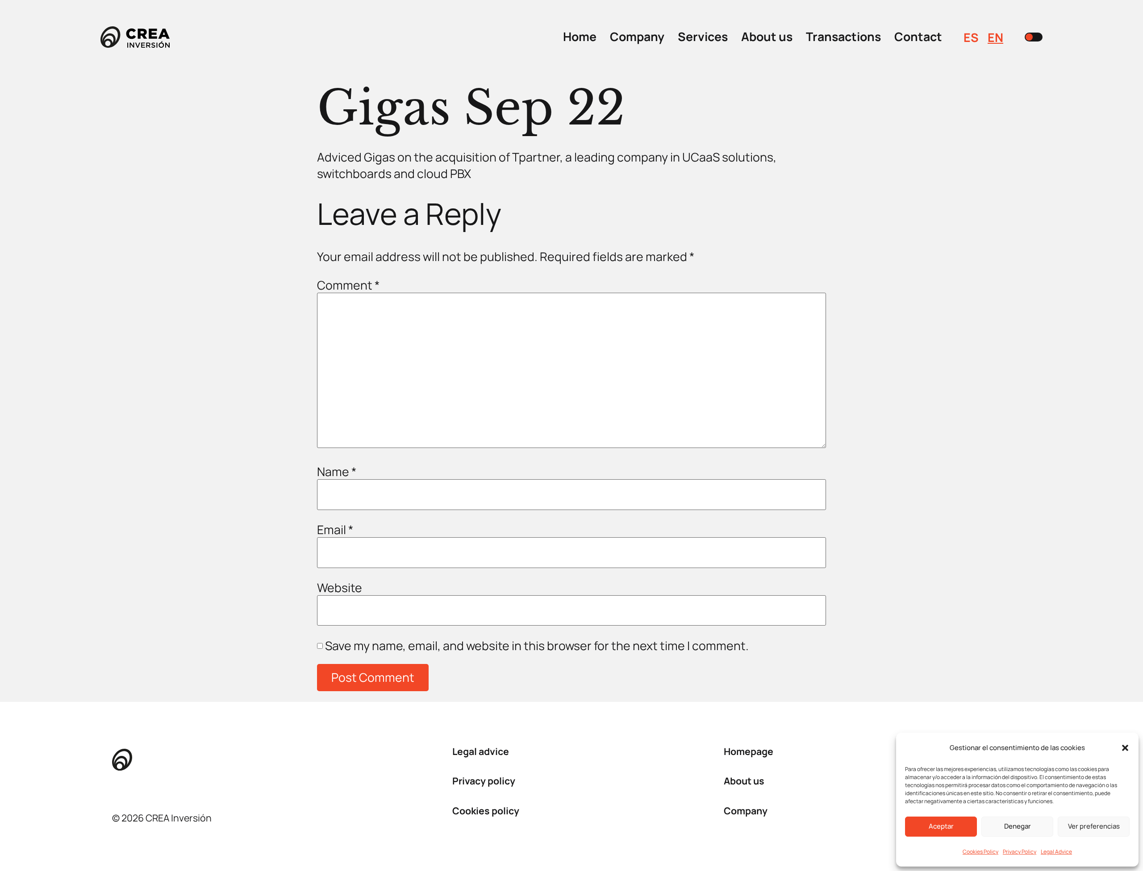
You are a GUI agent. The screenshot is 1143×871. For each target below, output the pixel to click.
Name (337, 472)
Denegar (1017, 826)
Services (703, 37)
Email (335, 530)
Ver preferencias (1094, 826)
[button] (1125, 747)
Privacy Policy (1019, 851)
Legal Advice (1056, 851)
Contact (918, 37)
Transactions (843, 37)
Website (339, 588)
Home (580, 37)
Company (637, 37)
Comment (348, 285)
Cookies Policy (980, 851)
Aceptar (941, 826)
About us (767, 37)
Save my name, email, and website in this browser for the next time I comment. (537, 646)
